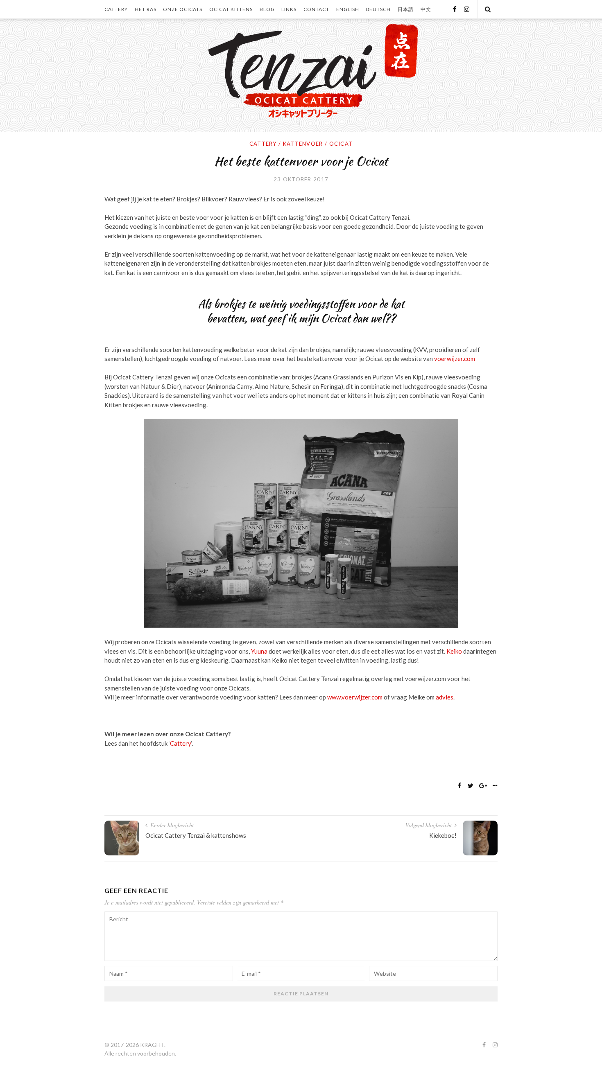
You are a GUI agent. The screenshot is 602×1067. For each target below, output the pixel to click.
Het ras (145, 9)
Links (288, 9)
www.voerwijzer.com (354, 697)
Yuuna (259, 651)
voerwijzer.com (454, 358)
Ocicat (341, 143)
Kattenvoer (303, 143)
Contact (316, 9)
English (347, 9)
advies (444, 697)
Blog (267, 9)
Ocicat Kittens (231, 9)
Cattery (116, 9)
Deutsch (378, 9)
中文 (426, 9)
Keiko (454, 651)
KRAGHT (152, 1044)
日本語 (406, 9)
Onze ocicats (182, 9)
